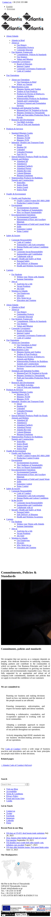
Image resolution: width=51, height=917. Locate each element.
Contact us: (7, 2)
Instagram (10, 818)
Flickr (8, 823)
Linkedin (10, 820)
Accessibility (11, 791)
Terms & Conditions (14, 794)
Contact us (10, 811)
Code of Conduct (13, 749)
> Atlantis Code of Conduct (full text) (16, 765)
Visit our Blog (12, 789)
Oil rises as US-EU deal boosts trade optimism (25, 833)
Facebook (10, 816)
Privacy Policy (12, 796)
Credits (9, 801)
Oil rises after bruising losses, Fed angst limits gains (27, 847)
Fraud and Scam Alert (15, 798)
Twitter (9, 813)
